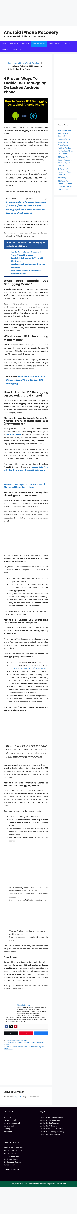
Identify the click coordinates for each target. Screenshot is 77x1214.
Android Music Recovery (50, 1134)
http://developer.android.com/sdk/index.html (28, 668)
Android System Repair (13, 1150)
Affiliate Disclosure (11, 1123)
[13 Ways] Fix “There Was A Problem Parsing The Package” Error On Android (65, 148)
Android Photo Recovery (50, 1120)
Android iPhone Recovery (31, 32)
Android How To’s (39, 44)
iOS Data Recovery (11, 1156)
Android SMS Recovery (49, 1126)
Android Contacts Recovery (51, 1117)
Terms (6, 1129)
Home (4, 44)
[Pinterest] (15, 1026)
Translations (17, 49)
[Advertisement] (38, 13)
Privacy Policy (9, 1120)
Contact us (8, 1126)
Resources (5, 49)
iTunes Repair (9, 1165)
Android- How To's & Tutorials (26, 63)
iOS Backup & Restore (12, 1162)
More (65, 44)
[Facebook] (6, 1026)
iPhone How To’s (54, 44)
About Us (7, 1117)
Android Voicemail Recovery (51, 1129)
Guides (24, 44)
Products (13, 44)
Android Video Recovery (50, 1123)
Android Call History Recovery (52, 1132)
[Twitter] (11, 1026)
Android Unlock (10, 1153)
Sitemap (63, 1184)
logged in (19, 1097)
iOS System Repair (11, 1159)
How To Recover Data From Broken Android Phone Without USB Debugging (26, 380)
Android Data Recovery (13, 1148)
